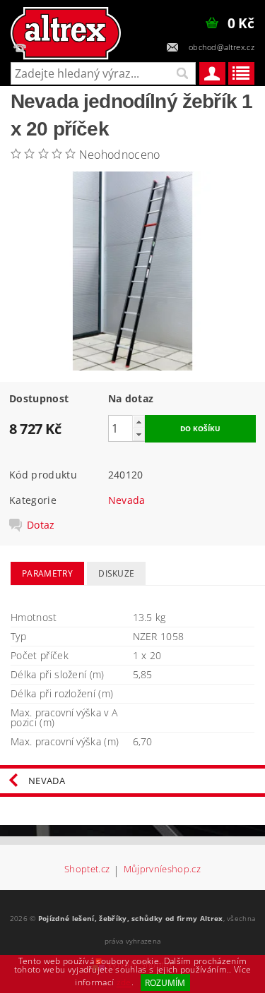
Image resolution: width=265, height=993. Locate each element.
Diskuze (116, 573)
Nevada (127, 500)
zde (124, 983)
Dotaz (41, 525)
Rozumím (165, 983)
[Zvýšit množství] (138, 421)
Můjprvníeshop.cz (162, 870)
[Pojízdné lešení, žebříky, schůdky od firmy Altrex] (66, 25)
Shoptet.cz (87, 870)
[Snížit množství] (138, 434)
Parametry (47, 573)
